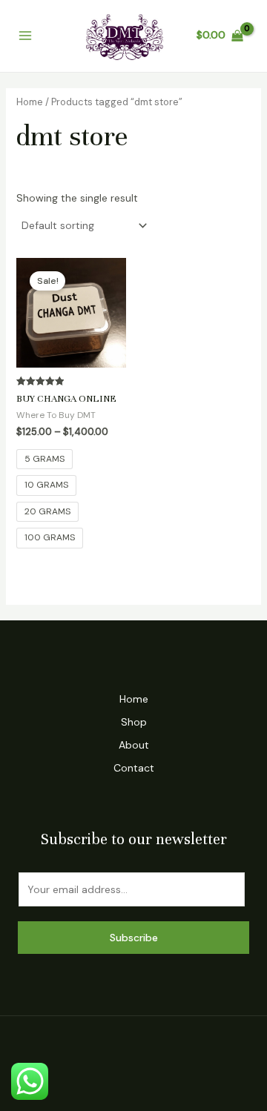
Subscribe (134, 937)
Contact (133, 768)
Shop (134, 722)
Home (29, 102)
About (134, 745)
